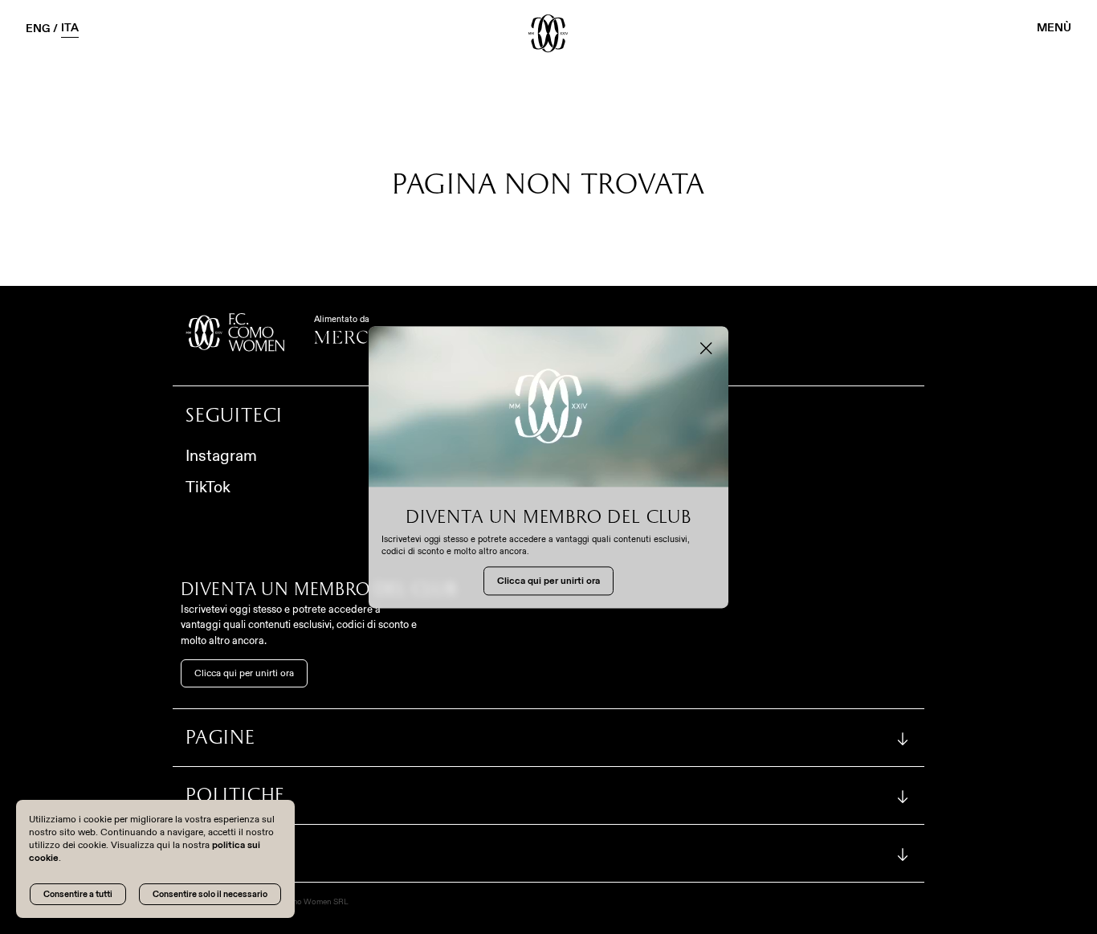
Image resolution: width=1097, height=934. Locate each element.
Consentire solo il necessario (210, 893)
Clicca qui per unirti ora (244, 673)
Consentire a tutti (77, 893)
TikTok (208, 486)
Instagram (221, 455)
